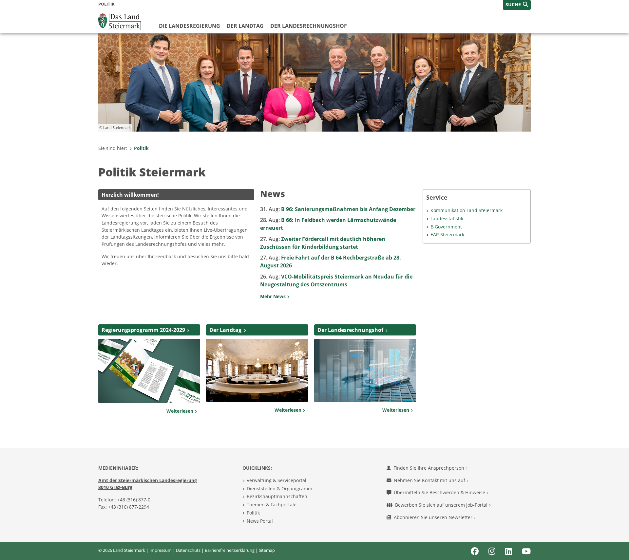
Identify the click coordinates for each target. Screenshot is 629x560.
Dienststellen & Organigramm (279, 488)
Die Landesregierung (189, 25)
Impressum (160, 550)
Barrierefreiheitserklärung (230, 550)
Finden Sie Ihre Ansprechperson (429, 468)
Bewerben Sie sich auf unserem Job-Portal (442, 505)
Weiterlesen (180, 411)
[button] (516, 5)
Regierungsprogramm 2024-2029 (143, 330)
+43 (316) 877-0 (133, 500)
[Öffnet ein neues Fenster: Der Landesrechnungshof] (365, 369)
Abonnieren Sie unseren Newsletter (434, 517)
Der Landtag (245, 25)
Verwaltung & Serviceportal (276, 480)
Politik (141, 148)
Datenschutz (188, 550)
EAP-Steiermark (447, 234)
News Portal (260, 521)
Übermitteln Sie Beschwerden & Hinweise (440, 492)
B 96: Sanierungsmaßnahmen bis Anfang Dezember (337, 209)
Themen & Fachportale (271, 504)
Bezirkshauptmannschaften (277, 496)
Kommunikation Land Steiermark (466, 210)
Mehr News (273, 296)
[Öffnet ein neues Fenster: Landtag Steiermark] (257, 369)
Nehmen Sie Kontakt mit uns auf (430, 480)
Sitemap (267, 550)
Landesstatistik (446, 218)
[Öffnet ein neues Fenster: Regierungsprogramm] (149, 370)
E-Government (446, 227)
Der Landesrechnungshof (308, 25)
